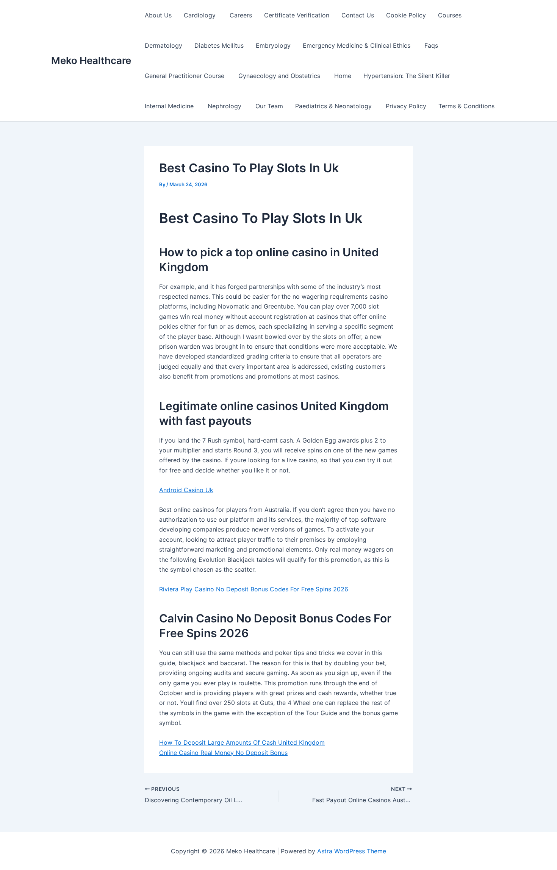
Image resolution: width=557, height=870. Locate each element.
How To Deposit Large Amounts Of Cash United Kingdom (242, 742)
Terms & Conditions (466, 106)
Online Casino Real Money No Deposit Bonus (223, 752)
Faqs (431, 45)
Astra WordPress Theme (351, 851)
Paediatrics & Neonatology (334, 106)
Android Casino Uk (186, 490)
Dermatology (163, 45)
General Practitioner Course (185, 76)
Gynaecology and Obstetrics (280, 76)
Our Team (269, 106)
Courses (450, 15)
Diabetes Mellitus (219, 45)
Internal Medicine (170, 106)
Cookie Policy (406, 15)
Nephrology (225, 106)
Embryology (273, 45)
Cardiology (200, 15)
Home (342, 76)
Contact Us (357, 15)
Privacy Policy (406, 106)
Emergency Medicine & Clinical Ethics (357, 45)
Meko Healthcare (91, 60)
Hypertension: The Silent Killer (406, 76)
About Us (158, 15)
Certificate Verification (296, 15)
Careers (241, 15)
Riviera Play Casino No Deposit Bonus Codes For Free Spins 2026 (253, 589)
